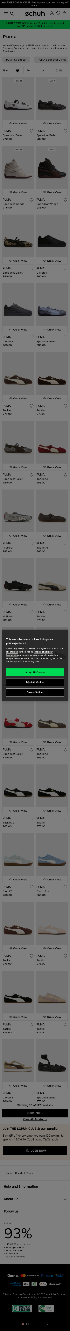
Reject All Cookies (35, 682)
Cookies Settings (35, 692)
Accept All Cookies (35, 672)
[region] (35, 665)
